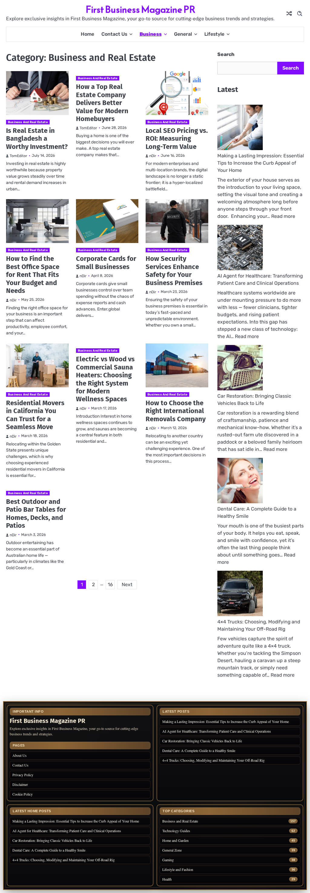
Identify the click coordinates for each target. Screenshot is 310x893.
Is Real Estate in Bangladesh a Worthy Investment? (37, 138)
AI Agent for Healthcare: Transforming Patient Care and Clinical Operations (216, 731)
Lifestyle (214, 34)
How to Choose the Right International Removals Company (176, 411)
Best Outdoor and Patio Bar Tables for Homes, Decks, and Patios (36, 513)
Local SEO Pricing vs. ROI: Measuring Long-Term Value (177, 138)
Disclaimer (20, 784)
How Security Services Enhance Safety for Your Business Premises (174, 270)
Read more (283, 216)
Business (151, 34)
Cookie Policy (22, 794)
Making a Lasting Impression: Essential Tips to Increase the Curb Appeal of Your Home (260, 163)
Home (87, 34)
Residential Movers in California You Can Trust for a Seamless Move (35, 415)
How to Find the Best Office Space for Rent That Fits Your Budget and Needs (32, 274)
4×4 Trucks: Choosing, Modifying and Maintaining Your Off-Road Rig (213, 760)
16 (110, 584)
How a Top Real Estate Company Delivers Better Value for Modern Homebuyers (102, 103)
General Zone (172, 850)
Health (167, 879)
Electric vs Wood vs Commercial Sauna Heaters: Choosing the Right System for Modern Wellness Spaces (105, 379)
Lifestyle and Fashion (177, 869)
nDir (152, 156)
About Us (19, 755)
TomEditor (18, 156)
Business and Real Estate (28, 122)
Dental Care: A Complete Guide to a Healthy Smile (198, 750)
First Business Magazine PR (140, 9)
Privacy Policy (22, 774)
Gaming (168, 860)
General (183, 34)
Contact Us (114, 34)
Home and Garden (175, 840)
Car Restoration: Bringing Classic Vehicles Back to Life (202, 740)
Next (127, 584)
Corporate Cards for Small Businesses (106, 262)
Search (225, 54)
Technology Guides (176, 831)
